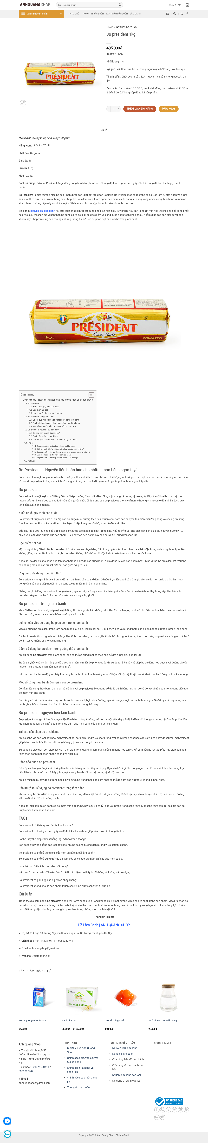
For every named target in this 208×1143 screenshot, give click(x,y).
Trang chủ (73, 14)
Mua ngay (169, 108)
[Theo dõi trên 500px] (157, 1117)
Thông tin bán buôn (92, 14)
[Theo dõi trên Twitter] (174, 1109)
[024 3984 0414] (182, 14)
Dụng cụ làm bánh (122, 1053)
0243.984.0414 (40, 1067)
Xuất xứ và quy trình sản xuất (45, 407)
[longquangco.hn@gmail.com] (168, 14)
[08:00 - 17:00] (175, 14)
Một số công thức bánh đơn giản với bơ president (54, 426)
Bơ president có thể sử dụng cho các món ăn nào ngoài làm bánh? (63, 452)
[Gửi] (120, 5)
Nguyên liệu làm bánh (124, 1048)
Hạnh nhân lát (69, 1020)
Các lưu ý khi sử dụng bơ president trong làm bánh (55, 439)
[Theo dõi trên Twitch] (162, 1117)
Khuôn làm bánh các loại (126, 1075)
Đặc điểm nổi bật (40, 410)
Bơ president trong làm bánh (40, 416)
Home (109, 27)
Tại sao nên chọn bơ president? (46, 433)
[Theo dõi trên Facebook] (187, 13)
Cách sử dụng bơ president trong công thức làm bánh (56, 423)
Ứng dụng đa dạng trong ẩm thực (47, 413)
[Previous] (18, 1006)
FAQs (30, 443)
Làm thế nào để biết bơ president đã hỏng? (54, 455)
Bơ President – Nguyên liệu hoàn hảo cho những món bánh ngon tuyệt (58, 399)
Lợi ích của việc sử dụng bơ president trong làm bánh (56, 420)
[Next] (188, 1006)
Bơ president (33, 403)
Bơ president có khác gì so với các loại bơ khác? (56, 446)
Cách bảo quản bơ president (45, 436)
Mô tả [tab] (104, 130)
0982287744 (26, 1071)
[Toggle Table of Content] (89, 395)
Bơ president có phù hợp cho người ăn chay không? (57, 458)
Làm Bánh (135, 14)
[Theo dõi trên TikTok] (168, 1109)
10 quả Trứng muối (114, 1020)
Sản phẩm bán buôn (117, 14)
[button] (175, 5)
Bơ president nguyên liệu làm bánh (43, 430)
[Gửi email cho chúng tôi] (180, 1109)
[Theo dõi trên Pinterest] (186, 1109)
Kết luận (31, 461)
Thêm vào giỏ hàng (140, 108)
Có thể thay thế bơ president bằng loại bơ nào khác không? (60, 449)
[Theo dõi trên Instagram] (162, 1109)
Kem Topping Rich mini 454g (33, 1020)
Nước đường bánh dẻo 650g (163, 1020)
